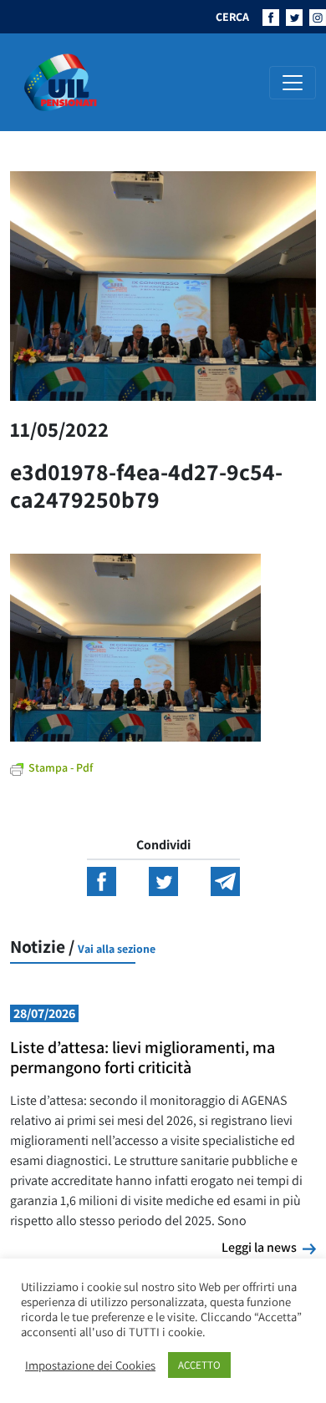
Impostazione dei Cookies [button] (90, 1365)
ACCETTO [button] (199, 1365)
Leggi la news (269, 1247)
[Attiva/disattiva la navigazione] (292, 82)
